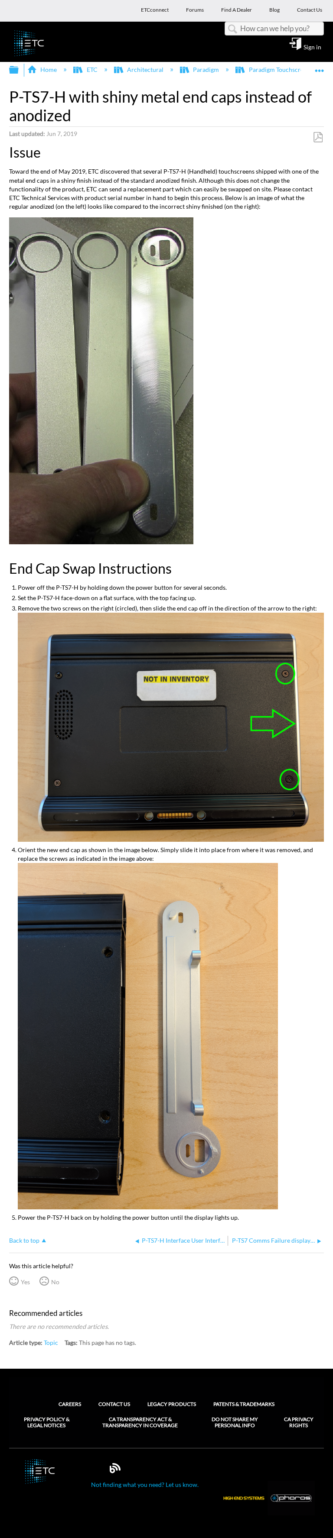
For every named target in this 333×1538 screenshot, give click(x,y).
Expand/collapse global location (319, 67)
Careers (70, 1404)
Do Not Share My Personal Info (235, 1422)
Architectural (145, 69)
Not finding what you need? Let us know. (145, 1484)
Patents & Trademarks (243, 1404)
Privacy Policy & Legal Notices (46, 1422)
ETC (91, 69)
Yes (25, 1282)
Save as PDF (318, 137)
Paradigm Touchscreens (280, 69)
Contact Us (114, 1404)
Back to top (24, 1240)
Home (48, 69)
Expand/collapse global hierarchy (19, 70)
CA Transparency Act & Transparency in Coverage (140, 1422)
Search (232, 29)
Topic (51, 1342)
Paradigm (206, 69)
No (55, 1282)
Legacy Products (171, 1404)
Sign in (312, 46)
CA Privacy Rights (298, 1422)
